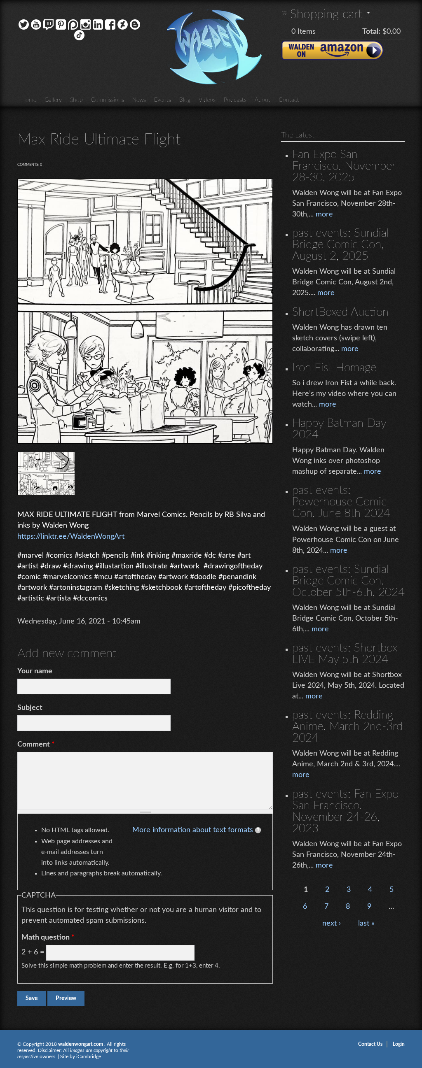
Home (28, 100)
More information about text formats (192, 830)
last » (366, 923)
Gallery (53, 100)
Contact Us (370, 1044)
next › (331, 923)
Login (399, 1044)
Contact (289, 100)
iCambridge (88, 1056)
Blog (184, 100)
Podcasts (235, 100)
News (139, 100)
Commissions (107, 100)
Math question (48, 937)
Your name (34, 671)
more (324, 214)
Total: (371, 31)
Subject (29, 708)
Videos (207, 100)
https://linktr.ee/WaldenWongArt (70, 536)
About (262, 100)
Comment (36, 744)
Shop (76, 100)
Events (162, 100)
